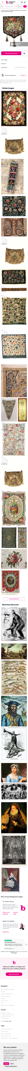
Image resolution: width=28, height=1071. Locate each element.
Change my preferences (11, 1066)
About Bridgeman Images (7, 989)
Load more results (14, 599)
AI (20, 6)
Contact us (23, 75)
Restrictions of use (6, 1036)
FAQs (2, 1003)
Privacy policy (4, 1031)
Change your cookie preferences (9, 1038)
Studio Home (4, 1000)
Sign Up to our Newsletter (8, 1005)
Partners (3, 991)
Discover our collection (6, 913)
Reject (11, 1063)
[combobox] (15, 6)
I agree (6, 1063)
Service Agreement (6, 1033)
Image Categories (5, 996)
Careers (3, 998)
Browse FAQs (15, 913)
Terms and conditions (6, 1029)
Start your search (14, 974)
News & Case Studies (6, 994)
